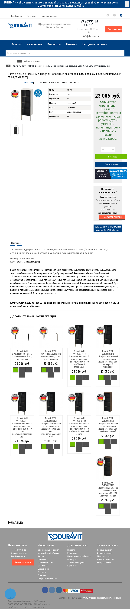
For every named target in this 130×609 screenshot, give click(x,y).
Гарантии (42, 572)
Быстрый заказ (112, 164)
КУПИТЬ (112, 156)
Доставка (31, 16)
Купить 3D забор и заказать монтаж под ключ (102, 598)
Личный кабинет (104, 550)
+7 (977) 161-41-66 (18, 550)
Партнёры (71, 559)
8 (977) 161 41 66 (108, 210)
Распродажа (34, 44)
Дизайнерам (16, 16)
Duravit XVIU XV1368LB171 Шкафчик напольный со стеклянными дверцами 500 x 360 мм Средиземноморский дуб (22, 427)
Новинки (71, 44)
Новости (71, 550)
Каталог (41, 556)
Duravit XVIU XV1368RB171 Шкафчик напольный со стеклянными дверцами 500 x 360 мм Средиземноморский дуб (51, 427)
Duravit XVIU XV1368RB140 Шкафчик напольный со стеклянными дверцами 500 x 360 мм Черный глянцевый (108, 359)
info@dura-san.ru (91, 36)
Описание (16, 243)
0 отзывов (28, 82)
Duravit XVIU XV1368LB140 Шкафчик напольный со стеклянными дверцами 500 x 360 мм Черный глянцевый (79, 359)
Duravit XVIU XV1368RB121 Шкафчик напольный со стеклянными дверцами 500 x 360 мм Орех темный (108, 489)
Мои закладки (103, 556)
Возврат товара (104, 562)
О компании (43, 566)
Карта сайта (72, 566)
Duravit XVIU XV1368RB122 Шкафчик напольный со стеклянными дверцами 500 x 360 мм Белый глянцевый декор (79, 426)
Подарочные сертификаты (79, 556)
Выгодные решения (94, 44)
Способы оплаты (49, 16)
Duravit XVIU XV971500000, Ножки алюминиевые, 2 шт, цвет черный (22, 355)
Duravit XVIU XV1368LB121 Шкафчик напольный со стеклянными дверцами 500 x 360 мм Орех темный (108, 425)
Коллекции (54, 44)
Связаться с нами (19, 553)
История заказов (104, 553)
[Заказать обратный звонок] (10, 594)
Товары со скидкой (75, 562)
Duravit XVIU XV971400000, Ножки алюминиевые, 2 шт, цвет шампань (51, 355)
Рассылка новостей (105, 559)
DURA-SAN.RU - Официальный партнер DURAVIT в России (108, 228)
